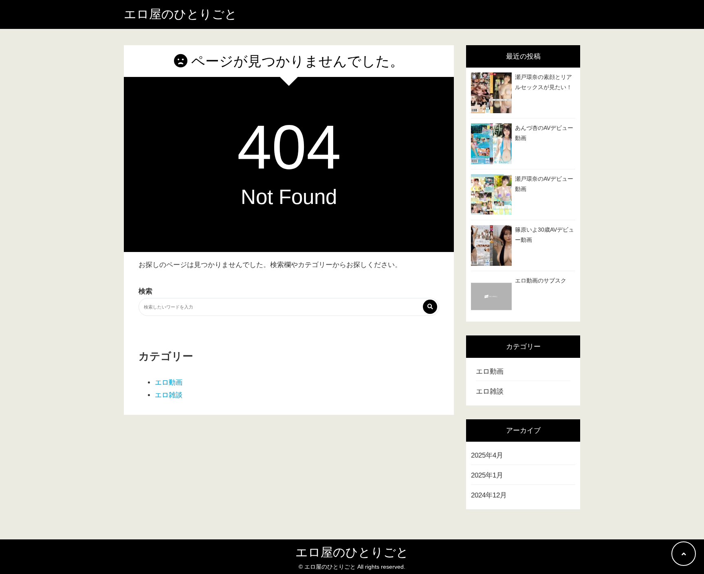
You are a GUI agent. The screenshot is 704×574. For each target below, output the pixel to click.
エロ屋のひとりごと (180, 14)
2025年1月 (487, 475)
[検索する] (430, 307)
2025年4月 (487, 455)
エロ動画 (169, 382)
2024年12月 (489, 495)
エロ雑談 (169, 395)
